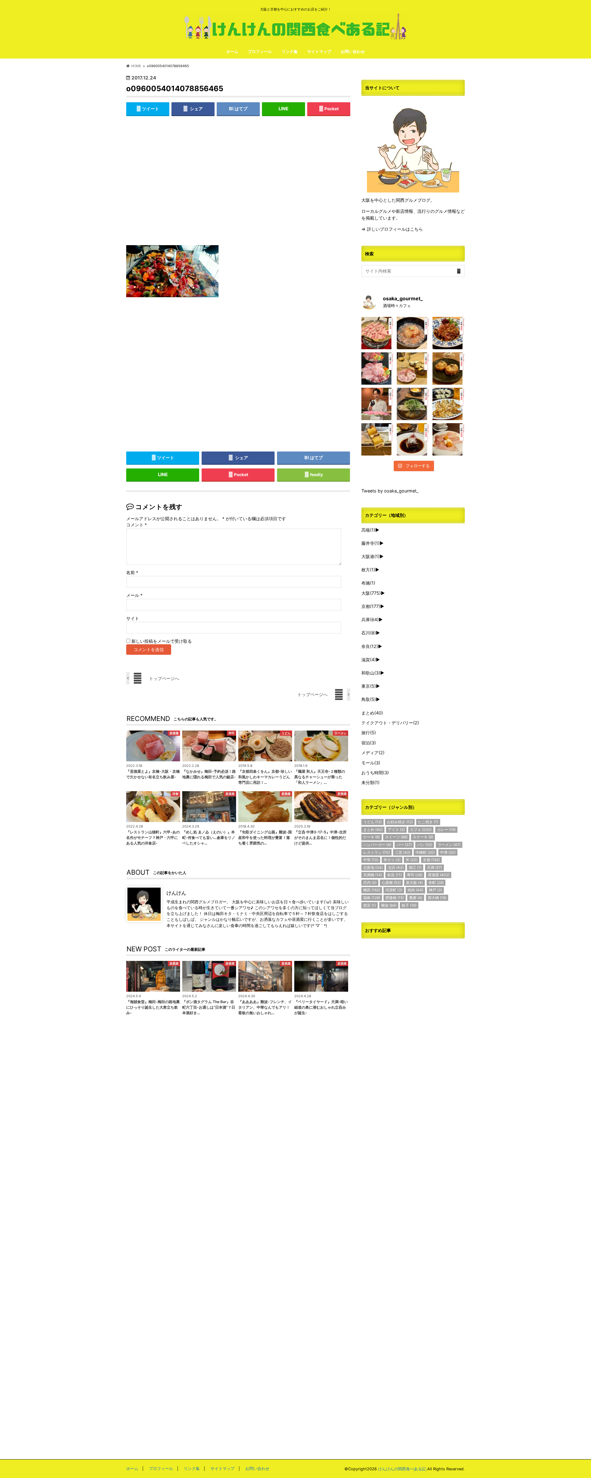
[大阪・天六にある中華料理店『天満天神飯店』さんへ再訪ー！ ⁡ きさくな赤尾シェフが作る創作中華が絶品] (448, 333)
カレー (446, 829)
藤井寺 (370, 543)
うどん (372, 822)
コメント (136, 524)
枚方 (368, 569)
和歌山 (370, 672)
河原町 (393, 890)
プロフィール (260, 51)
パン (424, 844)
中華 (370, 859)
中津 (448, 852)
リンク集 (290, 51)
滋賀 (368, 659)
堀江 (415, 867)
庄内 (369, 882)
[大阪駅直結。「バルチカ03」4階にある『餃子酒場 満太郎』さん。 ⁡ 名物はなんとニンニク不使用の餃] (448, 404)
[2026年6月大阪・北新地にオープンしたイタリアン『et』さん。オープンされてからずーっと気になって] (448, 439)
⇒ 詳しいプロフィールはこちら (392, 229)
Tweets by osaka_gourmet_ (390, 490)
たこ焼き (428, 822)
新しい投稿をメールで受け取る (161, 641)
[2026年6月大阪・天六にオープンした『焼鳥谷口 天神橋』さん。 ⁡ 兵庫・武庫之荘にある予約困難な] (377, 439)
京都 (370, 606)
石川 (368, 632)
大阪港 (370, 556)
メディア (372, 752)
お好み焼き (400, 822)
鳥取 (368, 699)
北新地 (373, 867)
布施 (368, 582)
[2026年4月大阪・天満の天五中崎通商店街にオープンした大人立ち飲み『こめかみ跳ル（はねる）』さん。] (413, 333)
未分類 (370, 782)
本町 (436, 882)
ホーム (232, 51)
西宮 (369, 905)
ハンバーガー (377, 844)
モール (370, 762)
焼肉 (415, 890)
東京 (368, 686)
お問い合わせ (353, 51)
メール (134, 595)
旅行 (368, 732)
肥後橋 (394, 897)
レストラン (376, 852)
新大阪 (414, 882)
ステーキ (423, 837)
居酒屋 (438, 875)
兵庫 (370, 619)
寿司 (414, 875)
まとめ (372, 712)
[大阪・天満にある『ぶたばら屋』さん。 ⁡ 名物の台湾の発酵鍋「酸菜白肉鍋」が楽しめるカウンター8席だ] (377, 333)
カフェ (421, 829)
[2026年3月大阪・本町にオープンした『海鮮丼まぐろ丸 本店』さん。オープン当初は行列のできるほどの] (377, 368)
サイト (132, 618)
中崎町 (425, 852)
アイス (396, 829)
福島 (371, 897)
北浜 (396, 867)
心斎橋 (391, 882)
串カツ (392, 859)
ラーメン (449, 844)
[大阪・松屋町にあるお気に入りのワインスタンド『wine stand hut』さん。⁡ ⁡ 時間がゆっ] (448, 368)
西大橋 (437, 897)
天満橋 (372, 875)
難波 (388, 905)
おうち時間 (375, 772)
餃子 (409, 905)
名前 (132, 572)
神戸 (435, 890)
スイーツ (396, 837)
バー (404, 844)
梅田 (371, 890)
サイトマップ (319, 51)
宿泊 (368, 742)
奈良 (369, 646)
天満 (434, 867)
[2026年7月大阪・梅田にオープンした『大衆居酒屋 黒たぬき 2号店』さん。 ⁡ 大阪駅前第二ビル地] (413, 439)
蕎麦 (415, 897)
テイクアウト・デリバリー (390, 722)
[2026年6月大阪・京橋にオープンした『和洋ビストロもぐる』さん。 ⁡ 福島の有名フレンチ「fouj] (413, 404)
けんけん (176, 893)
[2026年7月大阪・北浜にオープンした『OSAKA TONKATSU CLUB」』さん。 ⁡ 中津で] (377, 404)
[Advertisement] (238, 185)
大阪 (371, 593)
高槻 (368, 529)
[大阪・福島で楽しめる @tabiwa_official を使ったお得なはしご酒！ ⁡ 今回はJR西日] (413, 368)
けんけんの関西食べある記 (402, 1469)
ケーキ (371, 837)
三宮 (402, 852)
